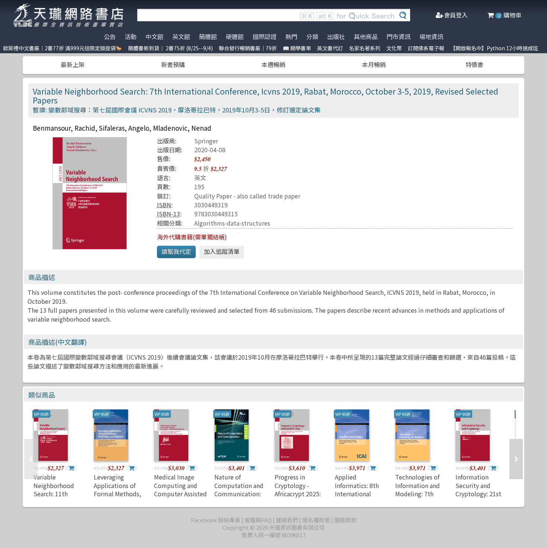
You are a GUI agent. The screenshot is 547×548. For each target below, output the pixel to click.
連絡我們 (287, 520)
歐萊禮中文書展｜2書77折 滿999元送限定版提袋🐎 (62, 48)
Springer (206, 140)
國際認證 (264, 36)
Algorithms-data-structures (232, 223)
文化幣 (394, 48)
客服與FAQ (258, 520)
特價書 (474, 64)
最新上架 (72, 64)
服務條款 (345, 520)
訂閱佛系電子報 (426, 48)
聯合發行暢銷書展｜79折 (248, 48)
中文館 (154, 36)
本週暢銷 (273, 64)
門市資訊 (398, 36)
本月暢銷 (374, 64)
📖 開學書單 (297, 48)
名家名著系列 (364, 48)
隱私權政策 (316, 520)
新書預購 (173, 64)
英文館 (181, 36)
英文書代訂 (330, 48)
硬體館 (235, 36)
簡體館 (208, 36)
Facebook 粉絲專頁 (215, 520)
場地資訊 (431, 36)
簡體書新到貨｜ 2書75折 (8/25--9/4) (170, 48)
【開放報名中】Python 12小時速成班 (494, 48)
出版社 (336, 36)
